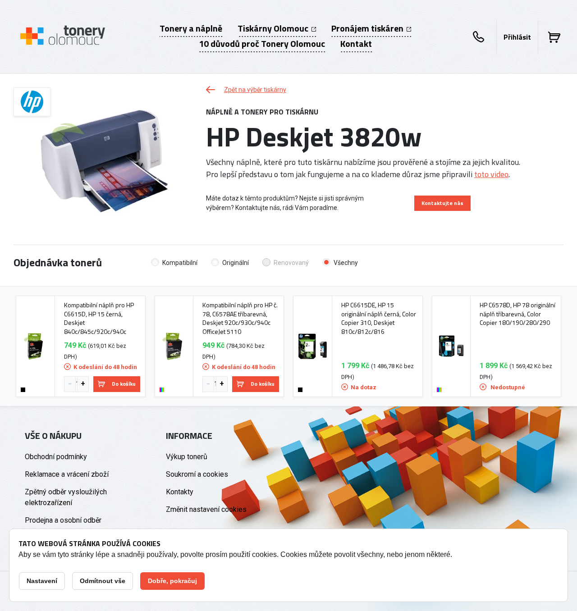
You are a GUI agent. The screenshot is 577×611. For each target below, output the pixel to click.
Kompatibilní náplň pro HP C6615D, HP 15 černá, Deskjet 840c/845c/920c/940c (99, 318)
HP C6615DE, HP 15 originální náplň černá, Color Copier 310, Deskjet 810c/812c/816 (378, 318)
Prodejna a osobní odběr (63, 520)
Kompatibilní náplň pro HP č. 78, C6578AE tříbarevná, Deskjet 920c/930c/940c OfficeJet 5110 (240, 318)
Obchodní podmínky (56, 456)
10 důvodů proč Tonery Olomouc (262, 43)
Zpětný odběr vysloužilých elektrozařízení (66, 497)
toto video (491, 174)
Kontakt (356, 43)
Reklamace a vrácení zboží (67, 474)
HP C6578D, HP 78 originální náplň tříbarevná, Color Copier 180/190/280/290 (517, 314)
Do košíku (124, 383)
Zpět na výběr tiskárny (255, 89)
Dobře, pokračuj (172, 580)
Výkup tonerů (186, 456)
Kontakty (179, 492)
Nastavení (42, 580)
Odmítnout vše (102, 580)
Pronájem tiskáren (368, 28)
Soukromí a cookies (197, 474)
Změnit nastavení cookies (206, 509)
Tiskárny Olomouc (274, 28)
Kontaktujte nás (442, 203)
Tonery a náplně (191, 28)
